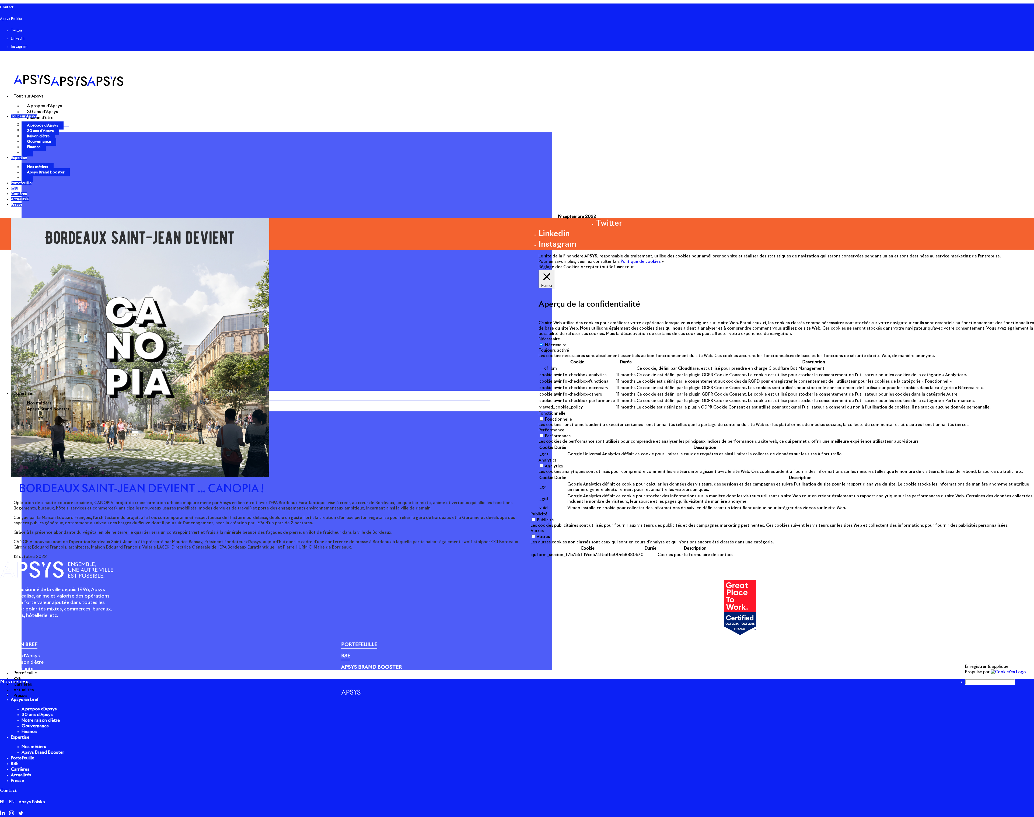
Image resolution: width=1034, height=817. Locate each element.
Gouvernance (39, 142)
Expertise (20, 737)
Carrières (20, 769)
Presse (871, 672)
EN (12, 802)
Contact (6, 7)
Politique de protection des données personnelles (812, 672)
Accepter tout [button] (595, 267)
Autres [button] (537, 531)
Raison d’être (40, 118)
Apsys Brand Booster (48, 409)
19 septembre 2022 (576, 217)
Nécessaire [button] (549, 339)
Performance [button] (551, 430)
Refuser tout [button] (621, 267)
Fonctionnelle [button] (552, 413)
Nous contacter (895, 672)
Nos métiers (39, 403)
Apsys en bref (25, 699)
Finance (33, 147)
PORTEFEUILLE (359, 644)
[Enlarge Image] (140, 475)
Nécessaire (556, 345)
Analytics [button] (548, 460)
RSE (14, 764)
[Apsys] (68, 85)
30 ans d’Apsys (42, 112)
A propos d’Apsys (44, 106)
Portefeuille (22, 758)
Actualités (21, 775)
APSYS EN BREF (18, 644)
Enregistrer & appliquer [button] (987, 667)
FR (2, 802)
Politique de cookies (739, 672)
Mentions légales (698, 672)
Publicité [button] (538, 514)
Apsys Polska (11, 19)
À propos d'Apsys (20, 656)
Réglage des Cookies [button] (559, 267)
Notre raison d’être (22, 662)
